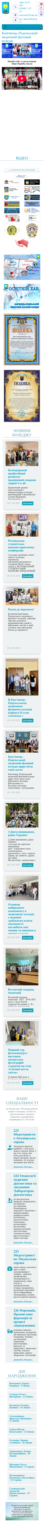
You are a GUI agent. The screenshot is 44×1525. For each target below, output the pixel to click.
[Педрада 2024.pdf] (22, 1510)
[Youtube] (41, 4)
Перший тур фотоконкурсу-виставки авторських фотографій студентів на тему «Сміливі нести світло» (19, 1060)
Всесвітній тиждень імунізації (21, 991)
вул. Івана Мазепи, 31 (28, 20)
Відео (22, 158)
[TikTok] (41, 7)
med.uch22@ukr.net (28, 15)
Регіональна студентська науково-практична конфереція (21, 545)
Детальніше (27, 503)
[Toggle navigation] (5, 26)
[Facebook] (41, 14)
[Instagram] (41, 11)
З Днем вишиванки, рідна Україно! (21, 833)
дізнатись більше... (23, 1166)
